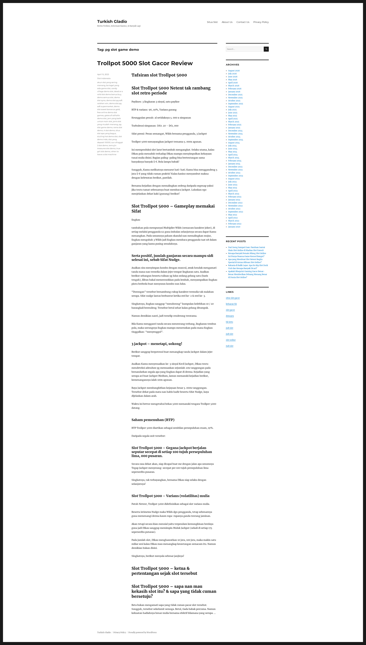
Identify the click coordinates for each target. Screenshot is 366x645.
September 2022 (235, 212)
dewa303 (230, 316)
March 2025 (233, 122)
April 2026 (233, 82)
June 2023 (232, 185)
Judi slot (229, 346)
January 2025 (234, 128)
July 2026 (232, 73)
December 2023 (235, 167)
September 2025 (235, 103)
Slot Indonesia (104, 78)
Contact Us (242, 22)
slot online (231, 340)
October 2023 (234, 173)
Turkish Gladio (112, 21)
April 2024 (233, 155)
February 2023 (234, 197)
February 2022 (234, 224)
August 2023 (233, 179)
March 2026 (233, 85)
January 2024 (234, 164)
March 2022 (233, 221)
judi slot (229, 328)
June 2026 (232, 76)
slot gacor (230, 310)
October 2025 (234, 100)
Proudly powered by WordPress (142, 632)
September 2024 (235, 140)
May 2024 (232, 152)
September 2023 (235, 176)
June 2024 (232, 149)
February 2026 (234, 88)
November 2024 (235, 134)
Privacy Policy (261, 22)
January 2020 (234, 227)
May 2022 (232, 215)
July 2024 (232, 146)
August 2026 (234, 70)
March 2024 (233, 158)
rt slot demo (109, 130)
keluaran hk (231, 304)
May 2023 (232, 188)
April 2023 (232, 191)
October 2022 (234, 209)
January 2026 (234, 91)
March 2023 (233, 194)
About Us (227, 22)
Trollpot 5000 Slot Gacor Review (145, 63)
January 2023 (234, 200)
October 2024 (234, 137)
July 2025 (232, 110)
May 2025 (232, 116)
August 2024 (234, 143)
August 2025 (234, 106)
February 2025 (234, 125)
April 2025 (233, 119)
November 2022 (235, 206)
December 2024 (235, 131)
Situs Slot (212, 22)
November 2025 (235, 97)
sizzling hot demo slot (107, 136)
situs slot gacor (233, 298)
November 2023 (235, 170)
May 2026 (232, 79)
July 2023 (232, 182)
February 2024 (234, 161)
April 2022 (233, 218)
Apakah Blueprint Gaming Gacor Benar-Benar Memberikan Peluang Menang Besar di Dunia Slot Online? (247, 274)
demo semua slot (105, 97)
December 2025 (235, 94)
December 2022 (235, 203)
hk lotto (229, 322)
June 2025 (232, 113)
